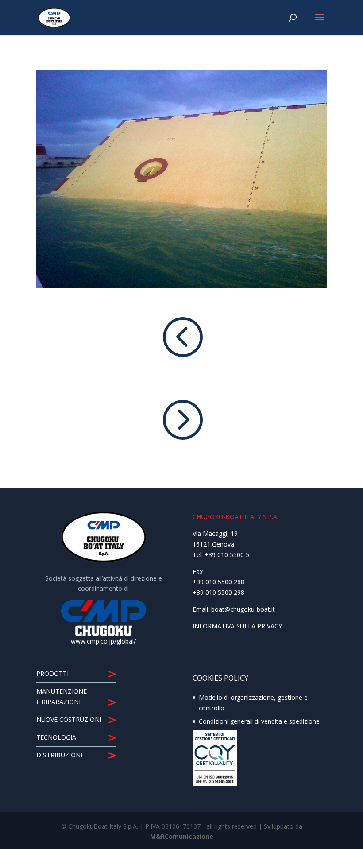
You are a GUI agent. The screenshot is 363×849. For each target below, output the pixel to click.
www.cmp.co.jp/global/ (103, 641)
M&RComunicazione (181, 836)
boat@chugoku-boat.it (243, 609)
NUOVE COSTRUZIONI (68, 719)
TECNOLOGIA (56, 737)
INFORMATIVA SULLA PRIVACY (237, 626)
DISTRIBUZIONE (60, 755)
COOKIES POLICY (220, 678)
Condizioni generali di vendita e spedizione (259, 721)
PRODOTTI (52, 673)
